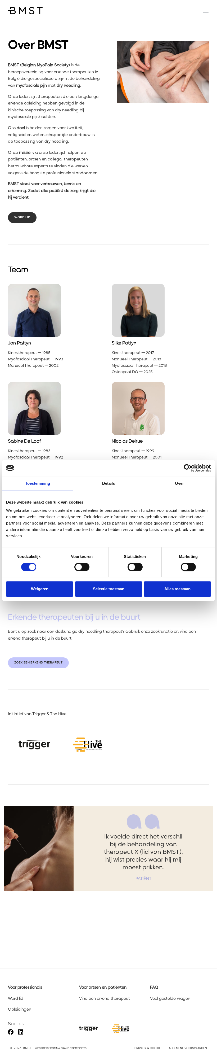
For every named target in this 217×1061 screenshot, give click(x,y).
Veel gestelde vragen (170, 999)
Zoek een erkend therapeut (38, 662)
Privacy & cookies (148, 1048)
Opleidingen (19, 1009)
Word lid (22, 217)
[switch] (81, 567)
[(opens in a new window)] (34, 745)
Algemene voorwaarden (188, 1048)
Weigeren (39, 589)
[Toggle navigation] (204, 10)
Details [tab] (108, 483)
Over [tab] (179, 483)
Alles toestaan (177, 589)
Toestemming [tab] (37, 483)
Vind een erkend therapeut (104, 999)
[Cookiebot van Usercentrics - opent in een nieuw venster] (188, 468)
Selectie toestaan (108, 589)
